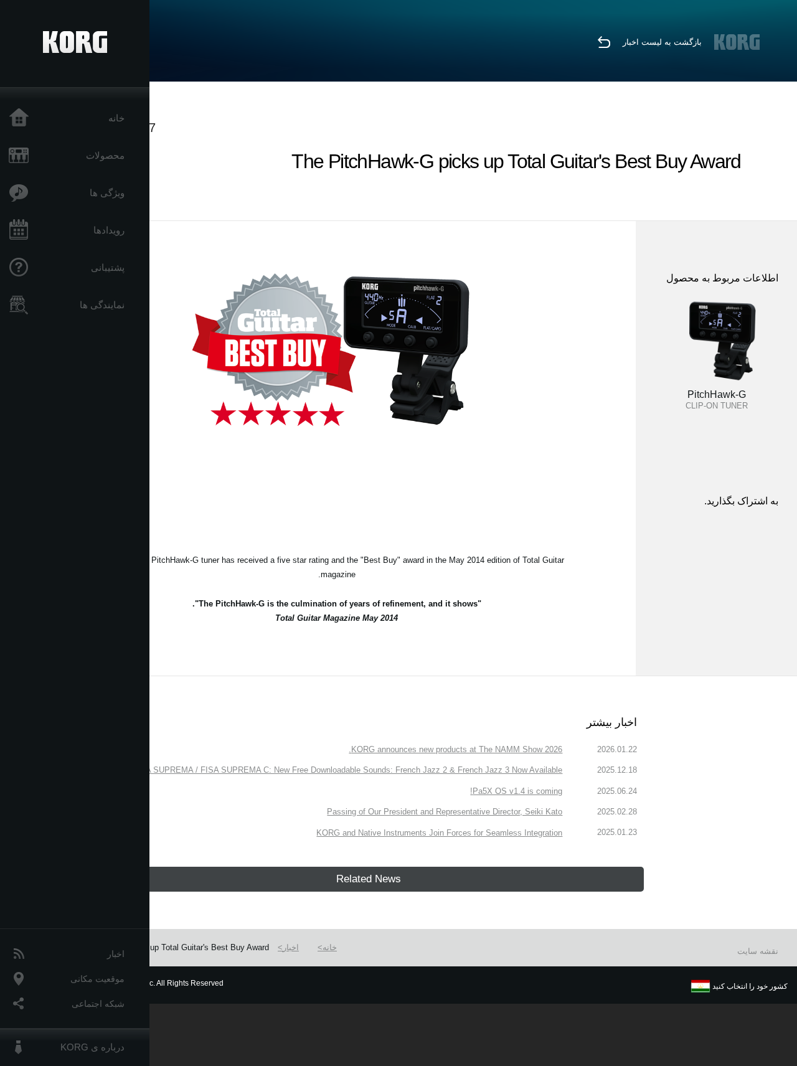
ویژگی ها (107, 192)
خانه (116, 118)
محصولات (105, 155)
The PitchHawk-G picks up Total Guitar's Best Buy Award (165, 947)
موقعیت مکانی (97, 979)
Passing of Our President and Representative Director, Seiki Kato (444, 811)
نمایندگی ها (102, 305)
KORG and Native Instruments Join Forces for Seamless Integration (439, 832)
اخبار (116, 954)
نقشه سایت (757, 951)
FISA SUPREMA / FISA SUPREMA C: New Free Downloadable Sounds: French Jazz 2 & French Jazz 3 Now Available (347, 770)
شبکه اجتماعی (98, 1004)
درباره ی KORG (92, 1047)
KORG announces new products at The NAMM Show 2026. (455, 749)
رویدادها (109, 230)
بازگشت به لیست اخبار (662, 42)
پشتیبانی (108, 267)
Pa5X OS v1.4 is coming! (516, 791)
